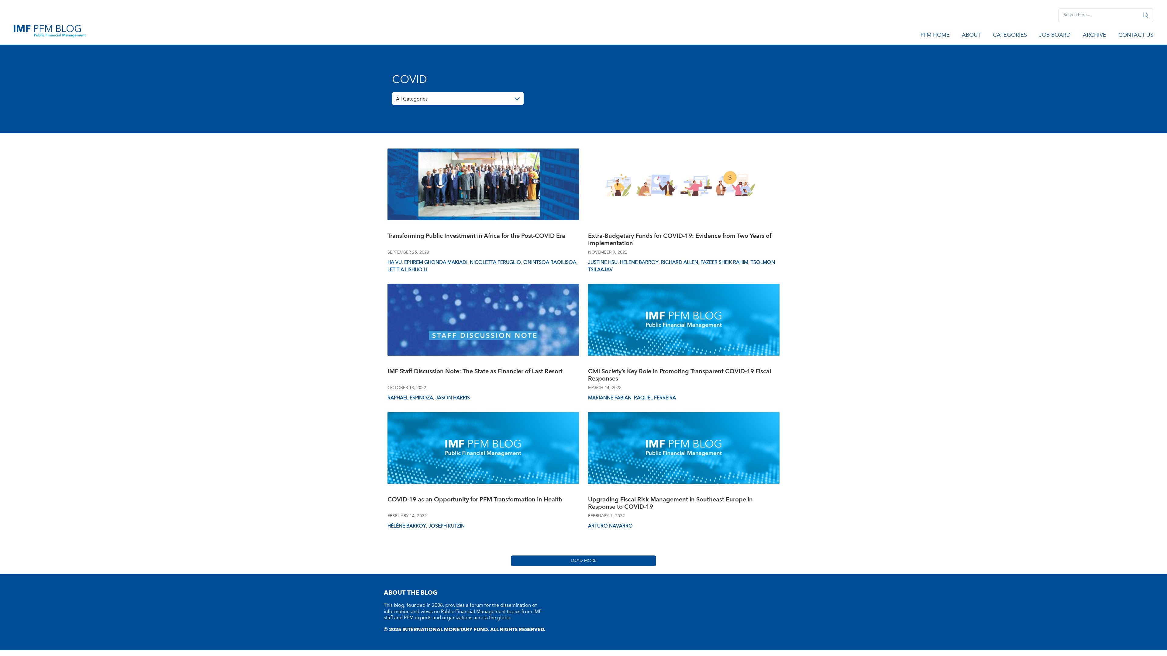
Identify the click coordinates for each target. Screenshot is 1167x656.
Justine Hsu (603, 262)
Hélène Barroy (406, 526)
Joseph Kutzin (447, 526)
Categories (1010, 36)
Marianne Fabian (610, 398)
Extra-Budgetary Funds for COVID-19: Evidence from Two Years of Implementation (679, 240)
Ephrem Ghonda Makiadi (435, 262)
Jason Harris (452, 398)
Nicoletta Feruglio (495, 262)
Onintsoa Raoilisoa (549, 262)
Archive (1094, 36)
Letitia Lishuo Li (407, 269)
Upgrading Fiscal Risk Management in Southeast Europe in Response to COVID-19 (670, 504)
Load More (583, 560)
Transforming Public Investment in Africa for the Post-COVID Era (476, 236)
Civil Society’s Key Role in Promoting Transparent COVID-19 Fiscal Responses (679, 376)
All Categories (412, 99)
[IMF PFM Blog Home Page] (50, 30)
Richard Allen (679, 262)
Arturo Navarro (610, 526)
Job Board (1055, 36)
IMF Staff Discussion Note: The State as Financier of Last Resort (475, 372)
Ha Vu (394, 262)
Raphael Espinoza (410, 398)
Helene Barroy (639, 262)
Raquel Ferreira (655, 398)
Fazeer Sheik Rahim (724, 262)
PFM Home (935, 36)
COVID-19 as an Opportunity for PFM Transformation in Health (474, 500)
